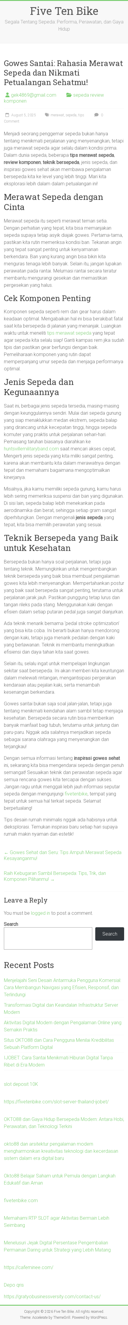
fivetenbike (76, 794)
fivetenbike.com (21, 1200)
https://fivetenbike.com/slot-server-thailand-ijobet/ (56, 1102)
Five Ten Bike (64, 11)
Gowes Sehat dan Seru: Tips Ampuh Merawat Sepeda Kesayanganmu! (62, 855)
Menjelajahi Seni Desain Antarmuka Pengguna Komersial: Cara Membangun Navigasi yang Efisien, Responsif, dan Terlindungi (62, 987)
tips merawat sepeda (69, 333)
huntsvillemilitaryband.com (31, 449)
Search (11, 924)
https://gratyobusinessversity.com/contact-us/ (52, 1296)
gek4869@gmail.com (33, 95)
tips (81, 115)
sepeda (71, 115)
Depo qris (14, 1285)
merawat (57, 115)
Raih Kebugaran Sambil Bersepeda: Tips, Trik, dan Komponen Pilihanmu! (55, 876)
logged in (40, 913)
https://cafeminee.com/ (28, 1267)
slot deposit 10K (21, 1084)
